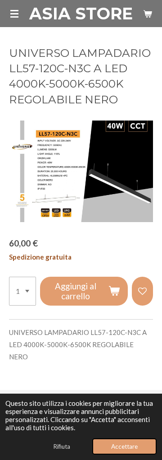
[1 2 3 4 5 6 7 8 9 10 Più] (22, 291)
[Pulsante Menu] (14, 14)
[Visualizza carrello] (148, 14)
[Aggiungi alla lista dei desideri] (142, 291)
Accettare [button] (124, 446)
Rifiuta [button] (61, 446)
